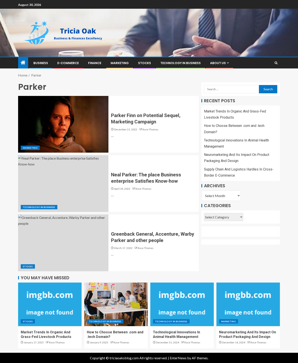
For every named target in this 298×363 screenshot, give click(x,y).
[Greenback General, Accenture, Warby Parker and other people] (63, 243)
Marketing (120, 63)
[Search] (276, 63)
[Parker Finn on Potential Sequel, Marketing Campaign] (63, 124)
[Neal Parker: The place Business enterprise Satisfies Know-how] (63, 183)
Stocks (144, 63)
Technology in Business (180, 63)
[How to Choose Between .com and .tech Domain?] (116, 304)
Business (40, 63)
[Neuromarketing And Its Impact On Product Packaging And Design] (248, 304)
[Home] (23, 63)
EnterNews (178, 358)
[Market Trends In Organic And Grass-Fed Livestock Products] (50, 304)
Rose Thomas (150, 129)
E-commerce (68, 63)
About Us (218, 63)
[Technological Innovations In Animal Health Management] (182, 304)
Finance (94, 63)
